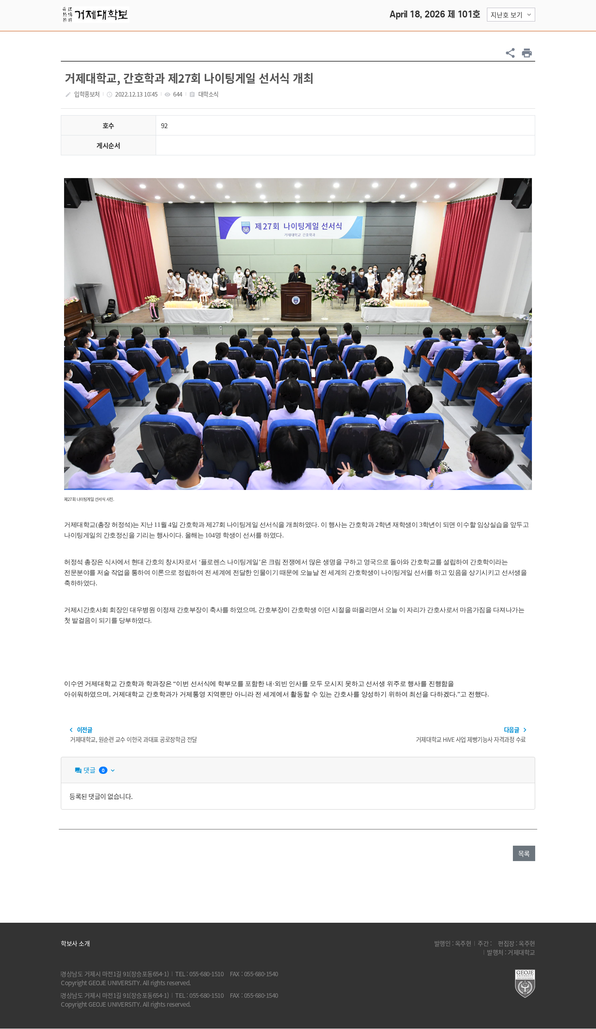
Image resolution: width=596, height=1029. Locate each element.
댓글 (95, 770)
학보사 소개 (75, 943)
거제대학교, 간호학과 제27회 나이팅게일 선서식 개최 (189, 78)
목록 (524, 853)
